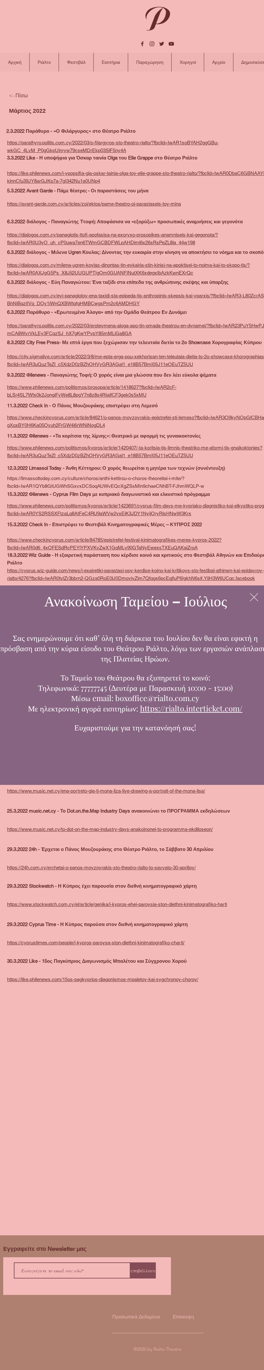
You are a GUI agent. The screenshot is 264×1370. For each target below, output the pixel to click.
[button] (254, 597)
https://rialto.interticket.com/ (191, 708)
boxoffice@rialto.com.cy (157, 698)
